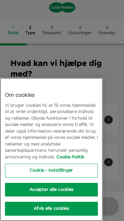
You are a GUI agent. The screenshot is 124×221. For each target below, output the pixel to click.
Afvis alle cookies (51, 208)
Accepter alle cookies (51, 190)
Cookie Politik (70, 157)
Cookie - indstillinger (51, 170)
